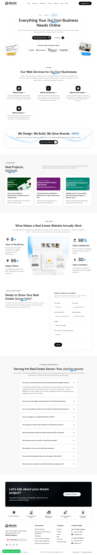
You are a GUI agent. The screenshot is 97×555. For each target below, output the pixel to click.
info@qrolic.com (78, 534)
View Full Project (18, 184)
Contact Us (84, 3)
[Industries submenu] (45, 3)
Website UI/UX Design (77, 93)
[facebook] (10, 544)
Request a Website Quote (12, 551)
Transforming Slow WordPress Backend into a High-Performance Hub (48, 195)
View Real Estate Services (40, 38)
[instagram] (13, 544)
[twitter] (17, 544)
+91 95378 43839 (78, 540)
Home (40, 15)
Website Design (18, 93)
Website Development (47, 93)
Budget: (56, 321)
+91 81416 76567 (78, 532)
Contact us (57, 38)
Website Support (18, 113)
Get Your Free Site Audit (47, 142)
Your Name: (57, 303)
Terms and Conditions (86, 552)
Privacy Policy (76, 552)
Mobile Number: (76, 312)
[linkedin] (6, 544)
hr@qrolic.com (77, 543)
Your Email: (75, 303)
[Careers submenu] (58, 3)
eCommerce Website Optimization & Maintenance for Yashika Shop (18, 195)
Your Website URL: (59, 312)
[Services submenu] (37, 3)
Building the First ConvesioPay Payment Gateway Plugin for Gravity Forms (76, 195)
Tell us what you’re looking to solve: (63, 330)
